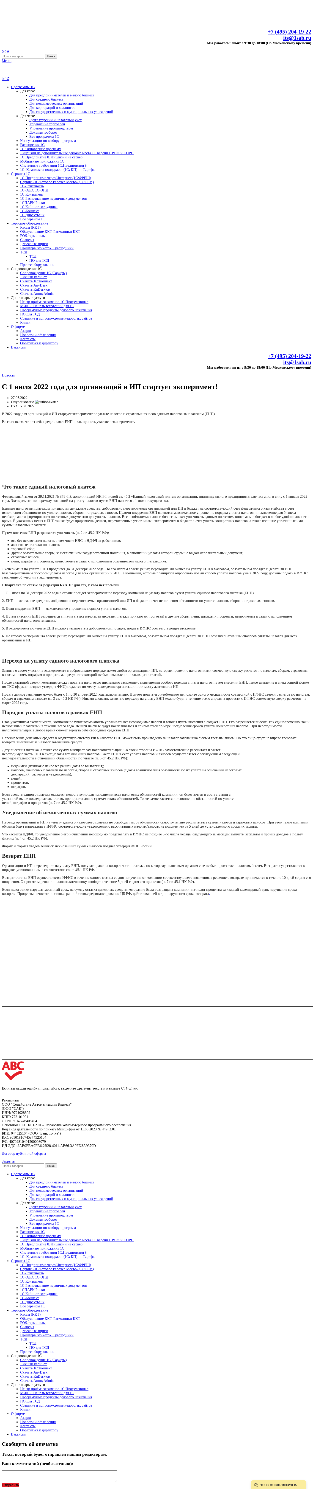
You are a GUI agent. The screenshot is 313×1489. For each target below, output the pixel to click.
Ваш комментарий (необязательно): (37, 1463)
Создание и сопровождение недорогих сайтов (56, 318)
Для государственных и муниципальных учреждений (71, 112)
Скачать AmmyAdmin (37, 293)
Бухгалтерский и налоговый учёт (55, 120)
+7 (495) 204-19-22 (289, 32)
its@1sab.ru (297, 38)
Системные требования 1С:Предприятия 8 (53, 165)
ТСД (23, 252)
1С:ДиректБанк (32, 215)
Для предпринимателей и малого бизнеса (61, 95)
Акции (25, 331)
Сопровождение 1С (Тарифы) (43, 273)
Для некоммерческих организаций (56, 103)
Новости (8, 375)
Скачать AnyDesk (33, 285)
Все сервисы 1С (32, 219)
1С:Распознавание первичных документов (53, 198)
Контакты (28, 339)
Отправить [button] (10, 1485)
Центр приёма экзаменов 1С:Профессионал (54, 302)
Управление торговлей (47, 124)
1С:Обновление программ (40, 149)
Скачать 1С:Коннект (36, 281)
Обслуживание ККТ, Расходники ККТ (50, 231)
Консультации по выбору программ (48, 141)
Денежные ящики (34, 244)
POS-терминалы (33, 236)
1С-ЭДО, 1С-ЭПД (34, 190)
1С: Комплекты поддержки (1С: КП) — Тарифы (57, 169)
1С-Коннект (29, 211)
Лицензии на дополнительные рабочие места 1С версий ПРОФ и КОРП (77, 153)
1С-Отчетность (32, 186)
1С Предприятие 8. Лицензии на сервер (51, 157)
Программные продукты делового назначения (56, 310)
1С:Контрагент (32, 194)
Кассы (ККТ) (30, 227)
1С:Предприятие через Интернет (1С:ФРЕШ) (55, 178)
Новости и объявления (38, 335)
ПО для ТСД (39, 260)
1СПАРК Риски (32, 203)
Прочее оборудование (37, 265)
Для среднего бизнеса (46, 99)
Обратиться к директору (39, 343)
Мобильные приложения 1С (42, 161)
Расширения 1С (32, 145)
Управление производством (51, 128)
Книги (25, 322)
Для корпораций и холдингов (52, 108)
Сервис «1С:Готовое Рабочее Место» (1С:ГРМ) (57, 182)
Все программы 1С (44, 136)
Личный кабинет (33, 277)
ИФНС (145, 628)
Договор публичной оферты (24, 1153)
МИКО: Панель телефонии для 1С (47, 306)
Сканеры (27, 240)
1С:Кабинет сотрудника (39, 207)
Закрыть (8, 1161)
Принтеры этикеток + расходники (47, 248)
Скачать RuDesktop (35, 289)
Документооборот (43, 132)
